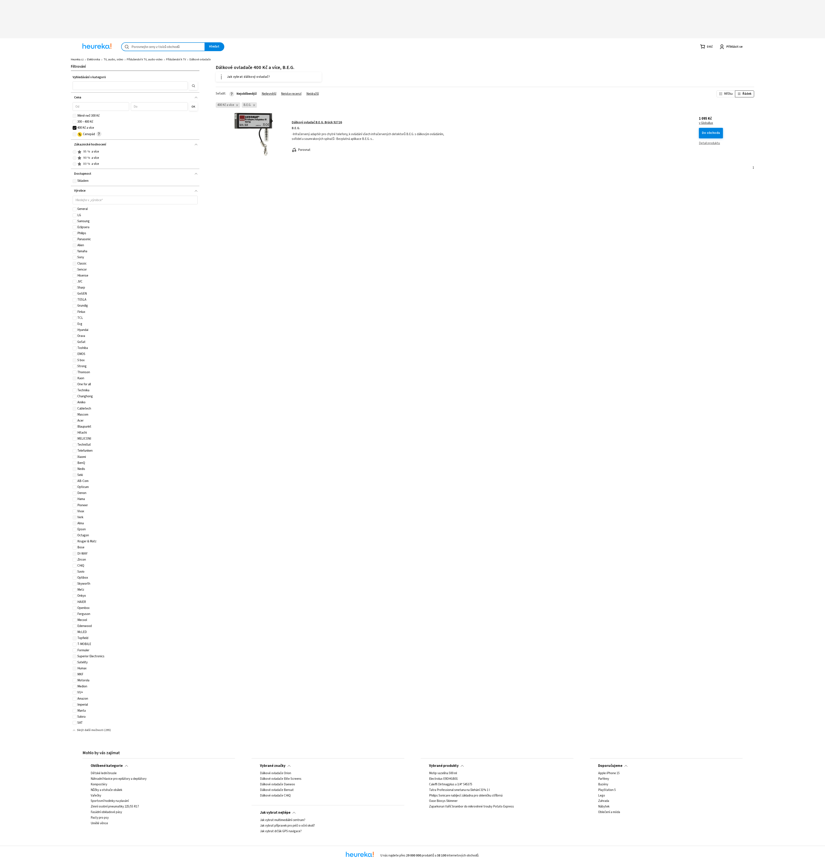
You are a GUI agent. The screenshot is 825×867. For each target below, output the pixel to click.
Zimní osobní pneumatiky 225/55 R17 (115, 807)
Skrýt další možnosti (90, 730)
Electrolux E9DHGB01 (443, 779)
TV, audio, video (113, 59)
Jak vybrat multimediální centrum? (282, 820)
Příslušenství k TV (176, 59)
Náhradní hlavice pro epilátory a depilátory (119, 779)
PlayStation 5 (607, 790)
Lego (601, 796)
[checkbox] (74, 116)
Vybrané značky (273, 765)
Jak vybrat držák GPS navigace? (281, 831)
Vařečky (96, 796)
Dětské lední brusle (104, 773)
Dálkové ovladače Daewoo (277, 784)
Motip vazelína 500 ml (443, 773)
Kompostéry (99, 784)
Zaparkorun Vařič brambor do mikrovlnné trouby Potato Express (471, 807)
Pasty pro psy (100, 818)
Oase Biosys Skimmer (443, 801)
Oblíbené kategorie (107, 765)
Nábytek (604, 807)
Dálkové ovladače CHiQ (275, 796)
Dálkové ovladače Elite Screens (280, 779)
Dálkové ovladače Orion (275, 773)
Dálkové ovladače (200, 59)
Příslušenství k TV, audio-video (145, 59)
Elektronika (93, 59)
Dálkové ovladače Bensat (277, 790)
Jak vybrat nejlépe (275, 812)
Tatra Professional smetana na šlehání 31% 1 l (459, 790)
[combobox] (163, 46)
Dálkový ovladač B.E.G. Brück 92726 (317, 122)
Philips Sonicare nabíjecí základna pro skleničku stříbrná (466, 796)
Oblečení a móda (609, 812)
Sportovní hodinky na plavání (110, 801)
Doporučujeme (610, 765)
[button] (130, 85)
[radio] (74, 152)
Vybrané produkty (444, 765)
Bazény (603, 784)
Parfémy (603, 779)
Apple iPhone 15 (609, 773)
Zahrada (603, 801)
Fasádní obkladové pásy (106, 812)
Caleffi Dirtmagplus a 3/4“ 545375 (450, 784)
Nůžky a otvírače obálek (106, 790)
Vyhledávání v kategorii (89, 77)
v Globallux (706, 123)
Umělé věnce (99, 823)
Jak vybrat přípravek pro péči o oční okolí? (287, 826)
